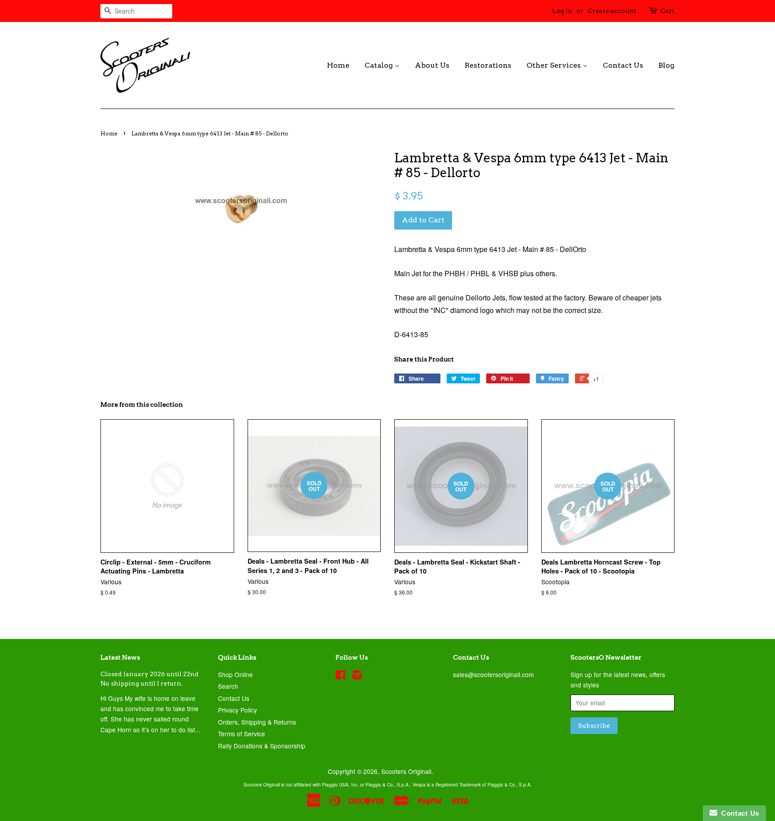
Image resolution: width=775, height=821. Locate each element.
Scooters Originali (406, 771)
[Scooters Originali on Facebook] (340, 676)
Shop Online (235, 674)
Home (338, 65)
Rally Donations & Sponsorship (261, 745)
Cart (667, 10)
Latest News (120, 657)
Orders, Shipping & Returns (257, 721)
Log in (562, 10)
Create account (612, 10)
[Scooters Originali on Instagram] (357, 676)
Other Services (555, 65)
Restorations (488, 65)
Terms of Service (241, 733)
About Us (432, 65)
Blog (666, 65)
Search (228, 686)
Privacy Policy (237, 709)
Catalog (380, 65)
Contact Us (623, 65)
